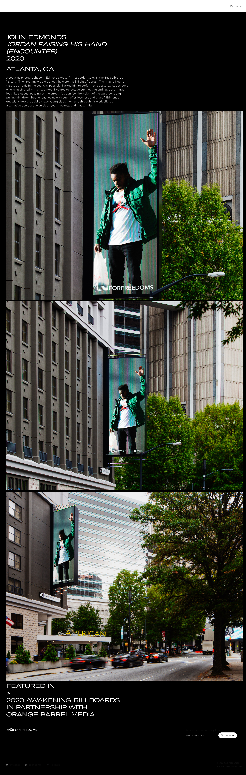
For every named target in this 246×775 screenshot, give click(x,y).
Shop (152, 6)
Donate (235, 6)
